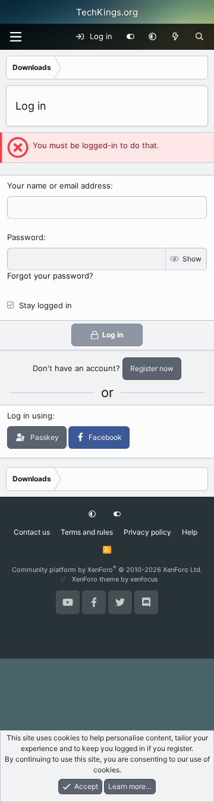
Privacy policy (147, 532)
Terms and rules (87, 532)
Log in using (29, 415)
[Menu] (15, 36)
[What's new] (175, 37)
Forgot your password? (50, 275)
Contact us (32, 532)
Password (25, 237)
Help (189, 532)
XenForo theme (95, 579)
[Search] (199, 37)
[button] (152, 37)
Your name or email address (59, 185)
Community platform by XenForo (107, 569)
